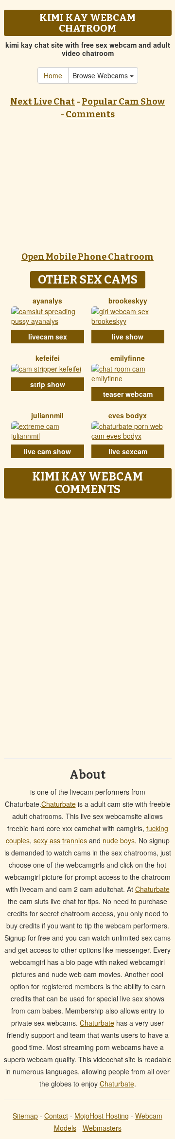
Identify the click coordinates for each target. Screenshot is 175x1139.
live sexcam (127, 451)
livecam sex (47, 336)
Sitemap (25, 1116)
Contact (56, 1116)
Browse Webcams (101, 75)
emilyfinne (127, 358)
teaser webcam (128, 394)
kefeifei (47, 358)
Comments (90, 114)
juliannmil (47, 415)
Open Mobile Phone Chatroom (87, 256)
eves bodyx (127, 415)
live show (127, 336)
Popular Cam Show (123, 101)
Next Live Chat (42, 101)
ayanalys (47, 300)
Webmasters (102, 1128)
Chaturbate (58, 804)
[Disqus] (87, 625)
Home (53, 75)
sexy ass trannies (60, 840)
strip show (47, 384)
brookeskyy (127, 300)
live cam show (47, 451)
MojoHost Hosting (101, 1116)
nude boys (119, 840)
